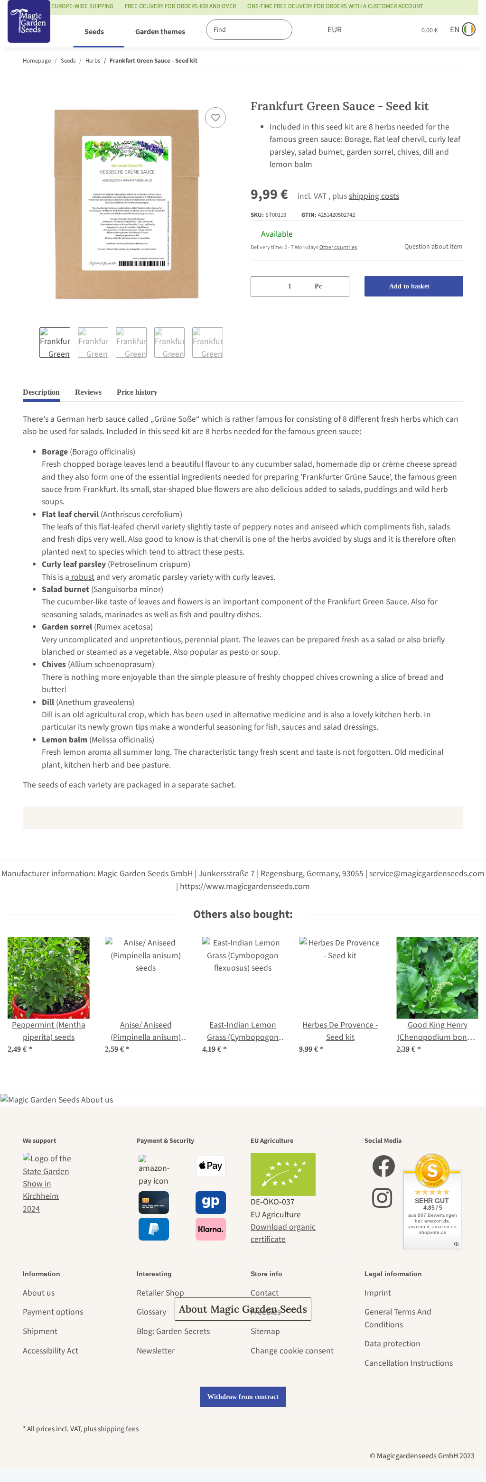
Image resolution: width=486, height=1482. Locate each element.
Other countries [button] (338, 247)
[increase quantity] (338, 286)
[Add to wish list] (215, 117)
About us (39, 1293)
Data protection (392, 1344)
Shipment (40, 1331)
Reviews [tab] (88, 392)
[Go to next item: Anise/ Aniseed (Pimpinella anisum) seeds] (453, 61)
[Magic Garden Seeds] (29, 31)
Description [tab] (41, 392)
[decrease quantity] (261, 286)
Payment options (53, 1312)
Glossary (151, 1312)
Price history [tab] (137, 392)
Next (231, 343)
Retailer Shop (160, 1293)
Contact (265, 1293)
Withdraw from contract (243, 1396)
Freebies (265, 1312)
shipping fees (118, 1429)
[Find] (302, 29)
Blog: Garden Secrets (173, 1331)
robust (81, 577)
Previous (31, 343)
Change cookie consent (292, 1351)
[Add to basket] (30, 93)
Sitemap (265, 1331)
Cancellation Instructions (408, 1363)
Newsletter (156, 1351)
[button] (369, 29)
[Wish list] (389, 29)
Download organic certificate (283, 1233)
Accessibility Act (50, 1351)
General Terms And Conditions (397, 1318)
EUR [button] (334, 30)
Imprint (377, 1293)
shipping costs (374, 196)
